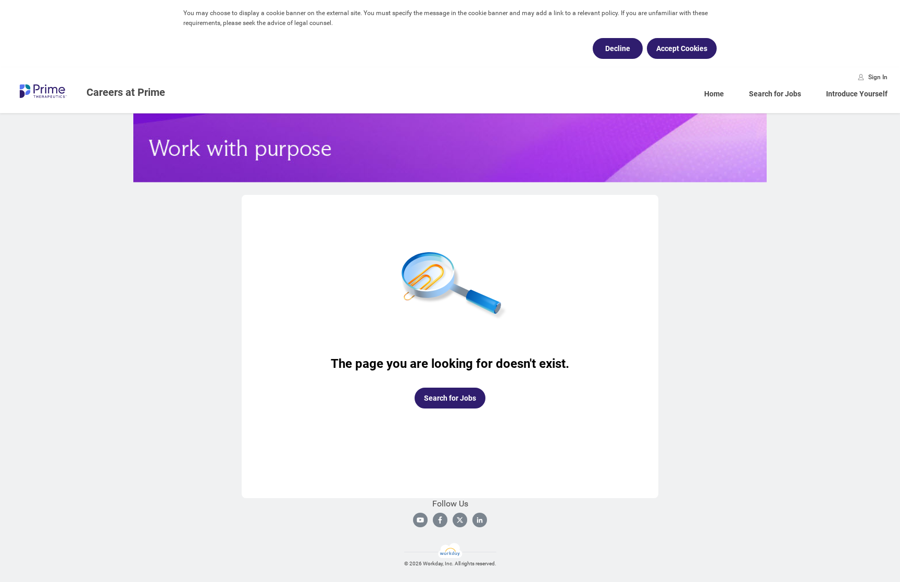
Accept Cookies (681, 48)
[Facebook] (440, 520)
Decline (617, 48)
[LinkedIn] (479, 520)
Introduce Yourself (857, 94)
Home (714, 94)
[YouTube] (420, 520)
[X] (460, 520)
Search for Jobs (775, 94)
